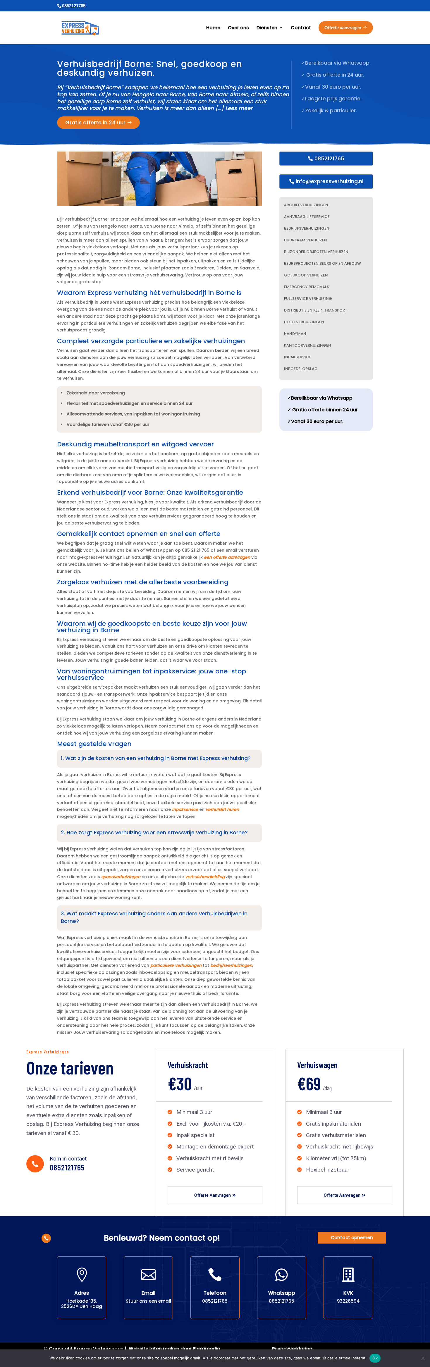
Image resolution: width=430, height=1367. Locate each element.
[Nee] (423, 1358)
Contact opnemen (352, 1237)
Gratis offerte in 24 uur (95, 122)
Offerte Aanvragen (212, 1195)
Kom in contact (68, 1158)
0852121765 (329, 158)
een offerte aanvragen (227, 557)
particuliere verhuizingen (176, 965)
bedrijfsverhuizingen (231, 965)
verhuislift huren (222, 809)
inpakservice (185, 809)
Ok (375, 1358)
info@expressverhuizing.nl (329, 181)
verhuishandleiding (205, 877)
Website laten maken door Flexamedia (174, 1348)
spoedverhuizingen (120, 877)
